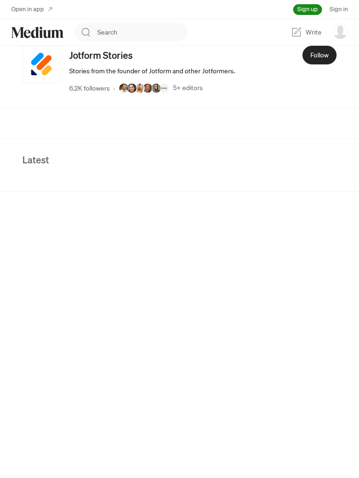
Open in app (27, 9)
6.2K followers (89, 88)
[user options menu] (340, 31)
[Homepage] (37, 32)
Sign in (339, 9)
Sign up (307, 9)
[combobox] (142, 32)
